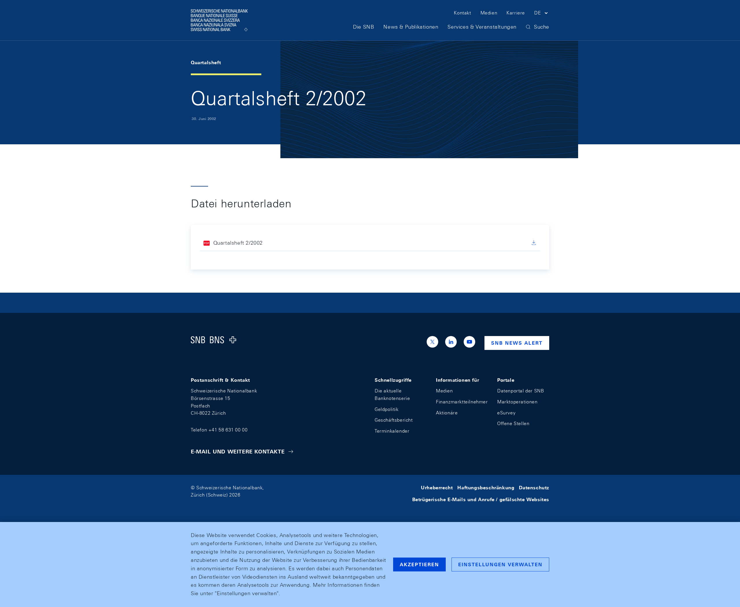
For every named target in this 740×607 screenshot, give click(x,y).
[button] (541, 14)
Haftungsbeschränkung (485, 487)
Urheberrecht (437, 487)
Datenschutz (534, 487)
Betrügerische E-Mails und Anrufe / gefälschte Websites (480, 499)
